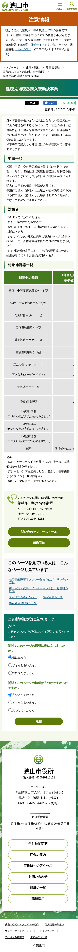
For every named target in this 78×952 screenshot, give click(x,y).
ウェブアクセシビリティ (18, 931)
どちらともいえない (24, 665)
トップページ (11, 67)
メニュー (60, 9)
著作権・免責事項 (14, 937)
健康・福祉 (33, 67)
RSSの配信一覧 (38, 937)
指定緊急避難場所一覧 (23, 603)
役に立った (19, 657)
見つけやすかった (23, 694)
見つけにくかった (23, 710)
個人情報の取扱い (54, 924)
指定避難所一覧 (53, 597)
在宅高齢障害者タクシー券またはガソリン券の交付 (38, 581)
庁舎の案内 (38, 854)
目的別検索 (72, 9)
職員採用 (38, 898)
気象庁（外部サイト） (33, 44)
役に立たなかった (23, 673)
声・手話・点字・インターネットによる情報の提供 (38, 590)
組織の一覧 (38, 887)
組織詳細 (39, 542)
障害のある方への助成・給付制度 (24, 71)
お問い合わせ (38, 876)
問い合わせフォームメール (39, 531)
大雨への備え (23, 49)
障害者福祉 (53, 67)
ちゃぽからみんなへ (23, 597)
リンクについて (46, 931)
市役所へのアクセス (38, 865)
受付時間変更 (38, 843)
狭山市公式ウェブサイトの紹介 (22, 924)
